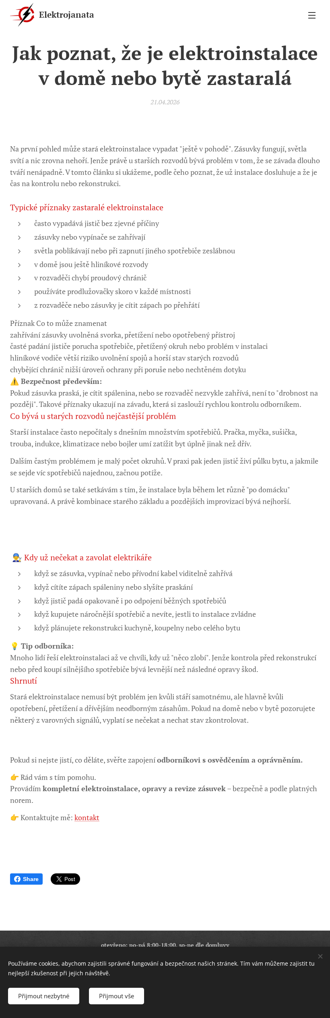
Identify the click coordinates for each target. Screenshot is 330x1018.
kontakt (86, 817)
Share (31, 879)
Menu (312, 15)
